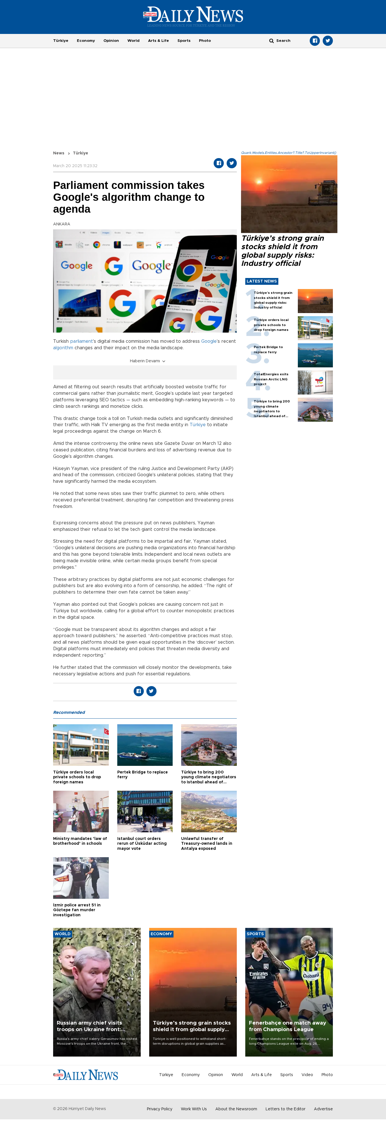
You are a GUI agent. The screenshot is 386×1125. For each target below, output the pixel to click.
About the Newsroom (236, 1109)
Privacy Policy (159, 1109)
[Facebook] (315, 41)
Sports (183, 41)
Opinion (111, 41)
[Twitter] (328, 41)
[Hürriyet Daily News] (193, 16)
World (133, 41)
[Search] (271, 40)
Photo (205, 41)
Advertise (323, 1109)
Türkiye (60, 41)
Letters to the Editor (285, 1109)
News (58, 153)
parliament (81, 341)
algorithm (63, 348)
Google (209, 341)
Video (307, 1075)
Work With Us (194, 1109)
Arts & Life (158, 41)
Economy (86, 41)
